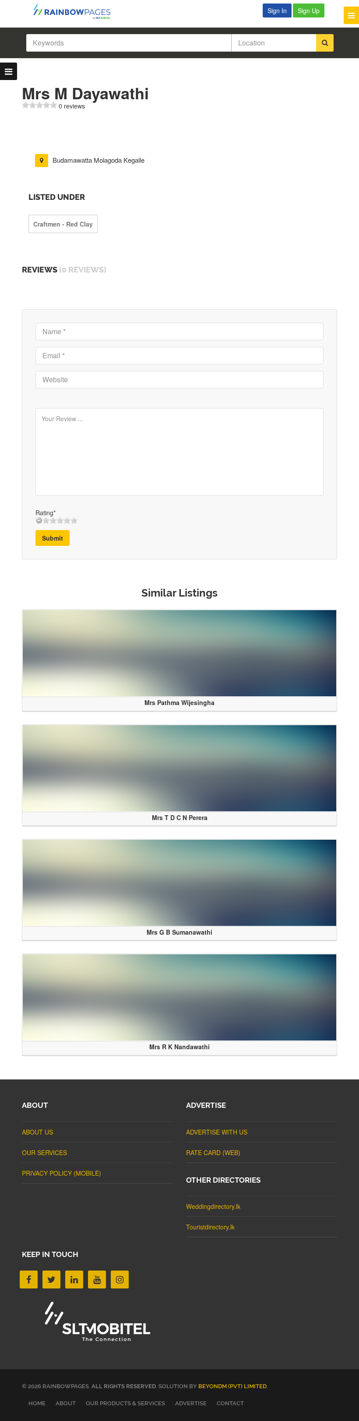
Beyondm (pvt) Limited (232, 1386)
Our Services (44, 1152)
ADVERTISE (191, 1403)
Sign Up (309, 10)
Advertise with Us (216, 1132)
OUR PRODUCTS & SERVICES (125, 1403)
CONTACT (230, 1403)
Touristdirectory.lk (210, 1226)
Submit (52, 538)
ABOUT (66, 1403)
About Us (37, 1132)
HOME (37, 1403)
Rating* (45, 512)
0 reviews (72, 105)
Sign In (277, 10)
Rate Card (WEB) (213, 1152)
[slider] (39, 104)
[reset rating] (38, 520)
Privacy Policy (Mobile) (61, 1173)
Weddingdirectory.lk (213, 1206)
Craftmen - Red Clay (63, 224)
